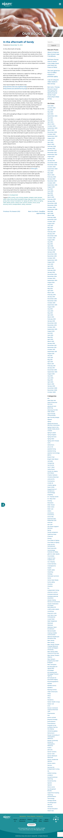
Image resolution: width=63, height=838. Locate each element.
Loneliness (50, 611)
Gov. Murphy (51, 561)
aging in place (51, 432)
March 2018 (50, 215)
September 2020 (52, 168)
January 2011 (51, 367)
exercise (49, 522)
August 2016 (51, 239)
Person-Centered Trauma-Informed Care (52, 709)
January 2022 (51, 148)
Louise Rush (51, 619)
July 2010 (50, 376)
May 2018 (50, 211)
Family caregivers (52, 532)
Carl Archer (50, 465)
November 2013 (52, 300)
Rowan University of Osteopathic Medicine (53, 737)
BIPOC (49, 455)
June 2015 (50, 264)
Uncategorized (13, 195)
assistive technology (53, 453)
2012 (9, 197)
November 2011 (51, 347)
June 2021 (50, 158)
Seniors (49, 765)
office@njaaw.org (38, 829)
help (29, 199)
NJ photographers (52, 681)
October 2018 (51, 207)
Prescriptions (51, 723)
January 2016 (51, 252)
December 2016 (52, 235)
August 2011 (50, 353)
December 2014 (52, 274)
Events (30, 819)
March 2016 (50, 248)
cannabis (50, 461)
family (49, 530)
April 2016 (50, 246)
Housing (49, 584)
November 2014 (52, 276)
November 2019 (52, 181)
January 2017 (51, 233)
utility (23, 204)
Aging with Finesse (53, 440)
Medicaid (50, 623)
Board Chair (51, 457)
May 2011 (49, 359)
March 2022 (50, 144)
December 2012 (52, 323)
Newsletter (23, 816)
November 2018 (52, 205)
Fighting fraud (51, 534)
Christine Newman (53, 477)
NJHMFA (49, 687)
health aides (51, 570)
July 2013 (50, 309)
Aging (49, 421)
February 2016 (51, 250)
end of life (50, 516)
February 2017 (51, 231)
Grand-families (51, 563)
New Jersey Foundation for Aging (17, 201)
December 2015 (52, 254)
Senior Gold (50, 753)
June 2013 (50, 311)
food (15, 199)
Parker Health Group (53, 701)
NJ (28, 201)
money (39, 199)
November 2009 (52, 390)
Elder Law (50, 509)
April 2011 (50, 361)
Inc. (48, 588)
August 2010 (51, 374)
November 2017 (52, 219)
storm (10, 204)
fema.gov (34, 168)
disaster (26, 197)
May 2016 (50, 244)
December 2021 (52, 150)
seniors (25, 202)
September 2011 (52, 351)
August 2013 (50, 306)
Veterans (50, 806)
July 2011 (49, 355)
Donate (31, 825)
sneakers (50, 775)
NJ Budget (50, 670)
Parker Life (50, 704)
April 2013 (50, 315)
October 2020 (51, 166)
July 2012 (50, 333)
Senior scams (51, 763)
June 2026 (50, 105)
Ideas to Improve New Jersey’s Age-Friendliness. (53, 54)
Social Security (51, 781)
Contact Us (39, 816)
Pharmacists (51, 713)
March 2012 (50, 341)
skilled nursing (51, 773)
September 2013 (52, 304)
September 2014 (52, 280)
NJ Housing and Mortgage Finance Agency (52, 674)
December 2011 (51, 345)
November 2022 (52, 132)
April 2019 (50, 195)
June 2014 (50, 286)
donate (40, 197)
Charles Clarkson (52, 475)
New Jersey (50, 640)
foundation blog (22, 199)
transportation (17, 204)
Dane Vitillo (50, 487)
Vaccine (49, 804)
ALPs (48, 442)
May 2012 (50, 337)
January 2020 (51, 179)
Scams (49, 747)
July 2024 (50, 118)
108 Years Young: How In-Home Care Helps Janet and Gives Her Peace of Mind (53, 63)
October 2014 (51, 278)
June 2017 (50, 225)
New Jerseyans (51, 664)
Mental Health (51, 631)
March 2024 (50, 124)
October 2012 (51, 327)
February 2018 (51, 217)
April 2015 (50, 266)
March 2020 (50, 174)
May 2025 (50, 112)
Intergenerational (52, 594)
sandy (17, 202)
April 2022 (50, 142)
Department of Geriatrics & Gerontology (51, 491)
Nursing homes (52, 689)
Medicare (50, 625)
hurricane (34, 199)
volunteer (28, 204)
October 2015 (51, 258)
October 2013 (51, 302)
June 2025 (50, 109)
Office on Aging (38, 201)
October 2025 (51, 107)
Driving (49, 500)
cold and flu (50, 479)
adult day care (51, 400)
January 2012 (51, 343)
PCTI (48, 706)
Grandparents (51, 565)
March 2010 (50, 384)
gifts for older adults (53, 554)
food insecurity (51, 548)
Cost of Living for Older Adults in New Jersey (53, 81)
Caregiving (50, 463)
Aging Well (50, 438)
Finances (50, 536)
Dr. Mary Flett (51, 498)
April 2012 (50, 339)
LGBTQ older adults (53, 609)
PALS (48, 697)
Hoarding (50, 572)
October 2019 (51, 183)
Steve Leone (51, 787)
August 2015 (50, 262)
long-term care (51, 613)
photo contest (51, 717)
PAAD (49, 693)
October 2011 (51, 349)
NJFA (31, 201)
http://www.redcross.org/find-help (15, 86)
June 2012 (50, 335)
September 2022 (52, 136)
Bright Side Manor (52, 459)
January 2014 (51, 296)
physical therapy (52, 719)
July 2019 (50, 189)
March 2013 (50, 317)
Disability (50, 494)
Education (50, 502)
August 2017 (50, 223)
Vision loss (50, 810)
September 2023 (52, 128)
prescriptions (51, 721)
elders (49, 511)
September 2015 (52, 260)
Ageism (49, 419)
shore (34, 202)
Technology (50, 798)
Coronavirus (51, 481)
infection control (52, 592)
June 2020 (50, 170)
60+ (48, 398)
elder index (6, 199)
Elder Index (50, 507)
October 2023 (51, 126)
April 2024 (50, 122)
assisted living (51, 449)
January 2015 (51, 272)
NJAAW (49, 683)
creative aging (51, 485)
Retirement (50, 733)
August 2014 (51, 282)
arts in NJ (50, 447)
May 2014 (50, 288)
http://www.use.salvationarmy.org (15, 88)
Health (49, 568)
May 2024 (50, 120)
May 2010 (50, 380)
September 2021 (52, 154)
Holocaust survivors (53, 576)
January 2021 (51, 160)
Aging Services (51, 436)
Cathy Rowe (51, 469)
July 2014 (50, 284)
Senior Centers (51, 751)
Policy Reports (31, 816)
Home (49, 578)
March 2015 (50, 268)
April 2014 (50, 290)
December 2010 (52, 369)
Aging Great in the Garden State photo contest (53, 429)
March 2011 (50, 363)
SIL (48, 771)
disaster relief (33, 197)
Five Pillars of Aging (53, 540)
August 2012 (50, 331)
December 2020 (52, 162)
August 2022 (51, 138)
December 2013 (52, 298)
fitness (49, 538)
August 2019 (51, 187)
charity (13, 197)
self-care (49, 749)
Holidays (49, 574)
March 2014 (50, 292)
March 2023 (50, 130)
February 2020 (51, 177)
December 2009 (52, 388)
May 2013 (50, 313)
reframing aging (52, 731)
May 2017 (50, 227)
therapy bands (51, 800)
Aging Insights (51, 434)
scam (20, 202)
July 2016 (50, 242)
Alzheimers (50, 445)
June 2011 (50, 357)
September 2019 (52, 185)
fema (12, 199)
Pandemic (50, 699)
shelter (30, 202)
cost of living (19, 197)
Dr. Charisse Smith (52, 496)
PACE (49, 695)
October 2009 (51, 392)
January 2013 (51, 321)
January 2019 (51, 201)
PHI (48, 715)
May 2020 (50, 172)
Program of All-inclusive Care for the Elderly (52, 727)
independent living (53, 590)
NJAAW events (51, 685)
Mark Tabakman (52, 621)
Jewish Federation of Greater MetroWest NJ (52, 605)
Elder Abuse (51, 504)
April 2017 (50, 229)
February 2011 (51, 365)
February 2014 (51, 294)
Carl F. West (50, 467)
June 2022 (50, 140)
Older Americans (52, 691)
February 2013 (51, 319)
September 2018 (52, 209)
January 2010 (51, 386)
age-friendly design (53, 417)
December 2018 (52, 203)
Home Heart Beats (52, 580)
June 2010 (50, 378)
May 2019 (50, 193)
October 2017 (51, 221)
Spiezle (49, 783)
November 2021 (52, 152)
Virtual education (52, 808)
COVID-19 (50, 483)
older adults (6, 202)
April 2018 (50, 213)
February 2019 (51, 199)
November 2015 (52, 256)
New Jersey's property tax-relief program (52, 661)
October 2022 (51, 134)
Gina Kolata (50, 556)
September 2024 (52, 116)
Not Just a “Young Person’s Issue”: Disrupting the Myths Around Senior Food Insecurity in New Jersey (53, 92)
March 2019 (50, 197)
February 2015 (51, 270)
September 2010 (52, 371)
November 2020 (52, 164)
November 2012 (52, 325)
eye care (49, 524)
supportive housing (53, 792)
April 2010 (50, 382)
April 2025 (50, 114)
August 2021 (50, 156)
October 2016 (51, 237)
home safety (51, 582)
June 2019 (50, 191)
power (13, 202)
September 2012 (52, 329)
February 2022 (51, 146)
